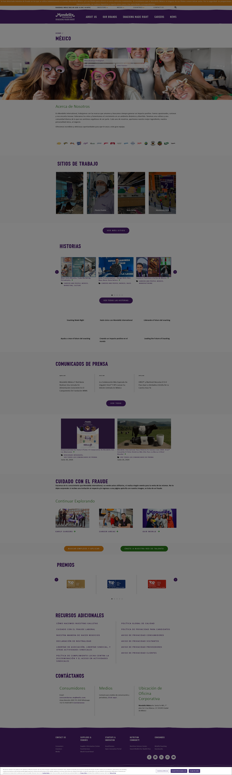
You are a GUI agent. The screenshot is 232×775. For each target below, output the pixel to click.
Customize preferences (162, 771)
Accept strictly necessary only (179, 771)
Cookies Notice (45, 773)
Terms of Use (113, 773)
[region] (116, 771)
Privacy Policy (83, 773)
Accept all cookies (194, 771)
